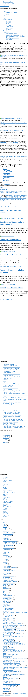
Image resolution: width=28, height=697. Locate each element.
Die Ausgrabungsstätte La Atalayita (11, 543)
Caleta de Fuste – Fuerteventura (11, 413)
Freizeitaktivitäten (7, 507)
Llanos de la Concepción (9, 570)
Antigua (5, 525)
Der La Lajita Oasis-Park (9, 542)
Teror (4, 653)
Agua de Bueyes (7, 522)
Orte (1, 196)
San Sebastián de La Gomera (10, 581)
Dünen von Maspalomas (9, 629)
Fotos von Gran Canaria (9, 371)
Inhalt (4, 381)
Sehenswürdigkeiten (8, 501)
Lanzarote (15, 192)
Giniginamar (6, 173)
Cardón (5, 169)
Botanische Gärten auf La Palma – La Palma (14, 426)
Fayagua (5, 546)
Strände (15, 195)
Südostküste (3, 200)
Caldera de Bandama (8, 670)
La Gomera (14, 191)
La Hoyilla (5, 682)
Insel (4, 382)
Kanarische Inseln (4, 6)
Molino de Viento (7, 657)
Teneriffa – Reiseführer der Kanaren (12, 623)
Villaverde (5, 604)
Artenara (5, 679)
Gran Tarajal (6, 174)
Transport (5, 511)
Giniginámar (6, 550)
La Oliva (5, 562)
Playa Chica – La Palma (9, 423)
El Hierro (2, 191)
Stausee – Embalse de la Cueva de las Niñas (14, 661)
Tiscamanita (6, 590)
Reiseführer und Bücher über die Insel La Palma (15, 397)
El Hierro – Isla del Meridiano (10, 422)
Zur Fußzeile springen (8, 3)
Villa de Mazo (6, 675)
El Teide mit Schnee (8, 621)
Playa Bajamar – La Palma (9, 425)
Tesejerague (6, 180)
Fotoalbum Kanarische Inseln (10, 365)
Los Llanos (6, 672)
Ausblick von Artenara (8, 639)
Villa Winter (6, 602)
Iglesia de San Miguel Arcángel (11, 642)
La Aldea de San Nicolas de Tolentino (12, 633)
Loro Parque (6, 619)
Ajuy (4, 524)
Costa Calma (6, 170)
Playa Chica (6, 691)
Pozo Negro (6, 577)
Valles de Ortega (7, 598)
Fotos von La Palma (8, 372)
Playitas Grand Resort (8, 576)
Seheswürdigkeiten (22, 195)
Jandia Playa (6, 555)
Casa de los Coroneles (8, 532)
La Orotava (6, 616)
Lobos (4, 571)
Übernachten (6, 514)
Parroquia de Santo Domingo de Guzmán (13, 650)
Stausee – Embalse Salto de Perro (11, 664)
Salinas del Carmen (8, 580)
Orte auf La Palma (7, 389)
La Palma (8, 191)
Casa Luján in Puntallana (9, 686)
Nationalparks (6, 497)
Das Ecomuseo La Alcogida (10, 541)
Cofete (4, 536)
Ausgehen (5, 512)
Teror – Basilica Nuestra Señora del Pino (13, 651)
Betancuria (5, 528)
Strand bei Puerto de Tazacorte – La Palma (13, 427)
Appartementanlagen (13, 196)
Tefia (4, 587)
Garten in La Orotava (8, 618)
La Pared (5, 563)
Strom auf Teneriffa (8, 622)
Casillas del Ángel (7, 535)
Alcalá (4, 607)
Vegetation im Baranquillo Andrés (11, 663)
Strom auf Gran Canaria (9, 626)
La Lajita (14, 199)
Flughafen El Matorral (8, 548)
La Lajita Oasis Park (8, 176)
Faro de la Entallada (8, 171)
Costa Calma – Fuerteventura (12, 255)
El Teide (5, 611)
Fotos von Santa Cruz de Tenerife (11, 374)
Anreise (5, 509)
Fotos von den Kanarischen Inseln (11, 367)
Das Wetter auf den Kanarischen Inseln (12, 419)
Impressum (5, 379)
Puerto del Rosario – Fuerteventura (11, 412)
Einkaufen (5, 504)
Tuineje (5, 594)
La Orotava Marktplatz (8, 608)
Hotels (24, 198)
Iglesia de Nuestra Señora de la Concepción (13, 625)
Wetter (4, 487)
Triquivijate (6, 593)
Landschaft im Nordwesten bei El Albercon (13, 630)
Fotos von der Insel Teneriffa (10, 369)
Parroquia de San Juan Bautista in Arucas (13, 643)
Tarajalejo (6, 178)
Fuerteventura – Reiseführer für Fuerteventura (14, 376)
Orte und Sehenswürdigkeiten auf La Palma (14, 393)
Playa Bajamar (6, 689)
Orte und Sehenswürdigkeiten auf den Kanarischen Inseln (12, 391)
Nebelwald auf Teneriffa (9, 615)
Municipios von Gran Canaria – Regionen (13, 674)
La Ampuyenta (6, 556)
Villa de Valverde (7, 601)
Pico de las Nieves (7, 681)
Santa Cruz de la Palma (9, 583)
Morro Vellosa (6, 573)
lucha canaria (20, 199)
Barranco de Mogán (8, 640)
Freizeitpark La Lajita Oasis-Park (14, 198)
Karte (4, 481)
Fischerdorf (3, 198)
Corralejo (5, 538)
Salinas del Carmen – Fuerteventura (12, 415)
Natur (4, 498)
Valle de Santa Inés (7, 597)
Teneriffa (20, 191)
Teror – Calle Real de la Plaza (10, 654)
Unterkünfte (6, 515)
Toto (4, 591)
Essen (4, 505)
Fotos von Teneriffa (8, 375)
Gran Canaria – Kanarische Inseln (11, 628)
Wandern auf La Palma (8, 405)
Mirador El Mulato (7, 660)
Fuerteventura (6, 184)
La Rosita (5, 564)
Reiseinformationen (8, 485)
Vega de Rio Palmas (8, 600)
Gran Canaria (6, 436)
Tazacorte (5, 688)
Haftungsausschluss (8, 378)
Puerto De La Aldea (8, 632)
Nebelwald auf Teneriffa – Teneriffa (12, 411)
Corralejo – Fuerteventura (10, 240)
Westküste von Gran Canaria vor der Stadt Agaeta (15, 636)
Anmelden (7, 695)
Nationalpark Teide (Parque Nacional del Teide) (15, 612)
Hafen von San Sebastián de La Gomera (13, 420)
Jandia (4, 553)
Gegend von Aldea (7, 635)
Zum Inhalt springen (8, 2)
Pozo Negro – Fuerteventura (11, 288)
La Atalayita (6, 557)
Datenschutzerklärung (8, 364)
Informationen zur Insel (9, 493)
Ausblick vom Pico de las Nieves (11, 671)
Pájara (4, 574)
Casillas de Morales (8, 534)
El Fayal (5, 677)
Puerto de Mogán (7, 656)
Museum (5, 516)
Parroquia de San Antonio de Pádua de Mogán (14, 658)
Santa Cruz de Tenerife (8, 584)
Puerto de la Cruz (7, 609)
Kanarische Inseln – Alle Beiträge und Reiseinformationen (12, 384)
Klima (4, 495)
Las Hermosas (6, 566)
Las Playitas (6, 177)
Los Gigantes (6, 605)
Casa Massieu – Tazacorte (9, 685)
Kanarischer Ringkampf (6, 199)
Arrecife (5, 527)
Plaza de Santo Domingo (9, 649)
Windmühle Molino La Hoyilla (10, 678)
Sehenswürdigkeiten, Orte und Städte (12, 402)
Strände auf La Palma (8, 403)
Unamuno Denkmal (8, 595)
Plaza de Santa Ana (8, 647)
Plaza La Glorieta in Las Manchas (11, 684)
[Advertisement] (14, 103)
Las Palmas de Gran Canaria (10, 567)
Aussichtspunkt (7, 502)
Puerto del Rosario (7, 578)
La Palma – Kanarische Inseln (10, 388)
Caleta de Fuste (7, 529)
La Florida (5, 559)
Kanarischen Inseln (8, 386)
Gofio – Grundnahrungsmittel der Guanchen (14, 665)
